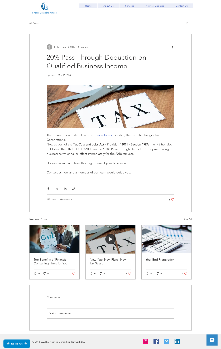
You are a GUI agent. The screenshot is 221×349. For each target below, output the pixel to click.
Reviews (17, 344)
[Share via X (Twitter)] (56, 188)
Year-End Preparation (160, 259)
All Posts (34, 23)
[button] (187, 23)
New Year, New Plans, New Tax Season (108, 261)
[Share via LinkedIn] (65, 188)
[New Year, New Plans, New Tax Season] (111, 239)
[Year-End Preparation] (166, 239)
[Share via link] (73, 188)
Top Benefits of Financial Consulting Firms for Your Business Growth (51, 261)
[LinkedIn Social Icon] (177, 341)
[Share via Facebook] (48, 188)
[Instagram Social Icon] (145, 341)
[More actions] (172, 47)
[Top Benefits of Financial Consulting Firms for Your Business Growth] (54, 239)
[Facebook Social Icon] (156, 341)
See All (188, 218)
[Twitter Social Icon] (166, 341)
